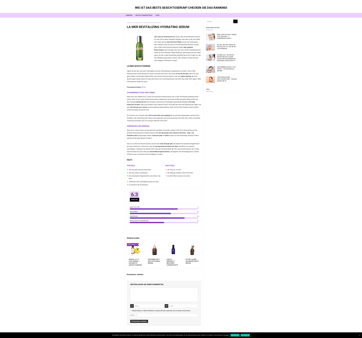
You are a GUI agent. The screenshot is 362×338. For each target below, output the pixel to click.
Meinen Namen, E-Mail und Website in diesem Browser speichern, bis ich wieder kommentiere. (161, 311)
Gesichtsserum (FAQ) (143, 15)
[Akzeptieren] (360, 335)
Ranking (129, 15)
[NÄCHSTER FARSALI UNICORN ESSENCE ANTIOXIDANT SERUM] (360, 169)
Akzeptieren (235, 335)
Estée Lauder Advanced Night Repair (192, 261)
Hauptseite (129, 22)
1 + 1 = (132, 315)
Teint (157, 15)
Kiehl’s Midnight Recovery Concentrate (172, 262)
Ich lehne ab (245, 335)
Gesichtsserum (137, 22)
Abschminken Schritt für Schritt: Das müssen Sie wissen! (226, 69)
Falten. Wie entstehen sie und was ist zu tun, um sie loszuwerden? (226, 46)
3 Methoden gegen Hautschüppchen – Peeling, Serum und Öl (227, 79)
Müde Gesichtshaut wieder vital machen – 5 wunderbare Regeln (226, 36)
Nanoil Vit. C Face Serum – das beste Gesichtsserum (135, 262)
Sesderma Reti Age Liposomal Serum (154, 261)
